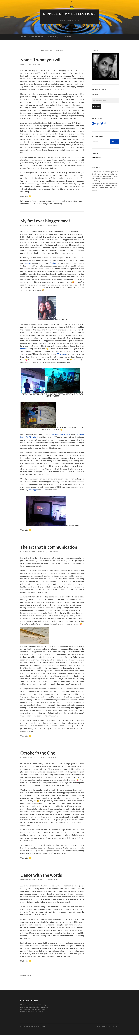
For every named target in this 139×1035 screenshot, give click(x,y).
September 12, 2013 (27, 880)
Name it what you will (40, 59)
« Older (25, 975)
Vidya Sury (61, 354)
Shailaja (53, 263)
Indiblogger (33, 490)
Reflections (51, 37)
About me (23, 37)
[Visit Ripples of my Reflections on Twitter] (101, 124)
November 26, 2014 (27, 552)
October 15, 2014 (26, 758)
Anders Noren (108, 1026)
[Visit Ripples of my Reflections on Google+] (94, 124)
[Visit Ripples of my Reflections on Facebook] (105, 124)
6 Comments (53, 880)
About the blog (37, 37)
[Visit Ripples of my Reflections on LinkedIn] (98, 124)
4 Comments (51, 758)
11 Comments (51, 225)
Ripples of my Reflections (69, 14)
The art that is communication (48, 547)
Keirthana (37, 64)
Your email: (95, 94)
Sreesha (23, 349)
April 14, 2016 (25, 64)
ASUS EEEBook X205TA (61, 434)
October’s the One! (38, 752)
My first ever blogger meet (45, 220)
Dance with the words (41, 875)
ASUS (44, 490)
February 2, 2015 (26, 225)
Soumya (28, 263)
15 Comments (53, 552)
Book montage (65, 37)
